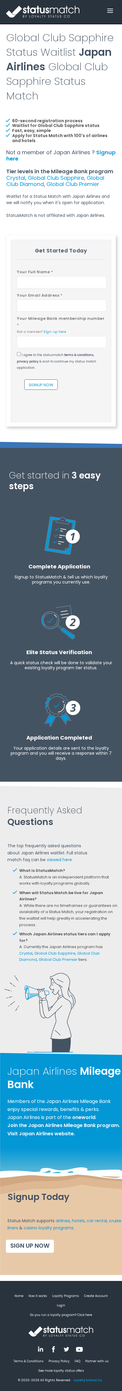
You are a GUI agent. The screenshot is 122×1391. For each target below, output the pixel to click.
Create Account (96, 1296)
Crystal (15, 178)
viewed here (59, 860)
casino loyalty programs (48, 1228)
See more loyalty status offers (61, 1370)
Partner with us (97, 1361)
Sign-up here (55, 332)
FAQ (77, 1361)
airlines (63, 1221)
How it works (37, 1296)
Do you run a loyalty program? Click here (61, 1315)
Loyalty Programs (65, 1296)
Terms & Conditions (29, 1361)
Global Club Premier (72, 184)
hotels (78, 1221)
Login (61, 1305)
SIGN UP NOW (29, 1245)
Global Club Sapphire (56, 178)
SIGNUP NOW (41, 385)
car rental (97, 1221)
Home (19, 1296)
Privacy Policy (59, 1361)
